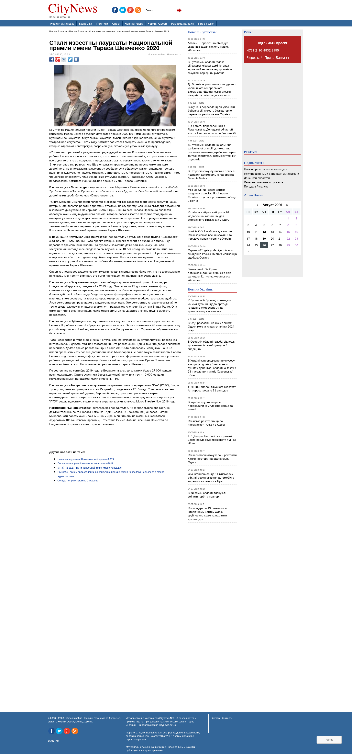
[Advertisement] (97, 438)
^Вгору (329, 739)
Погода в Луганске (256, 186)
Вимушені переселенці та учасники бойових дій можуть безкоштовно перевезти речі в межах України (211, 110)
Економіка (85, 23)
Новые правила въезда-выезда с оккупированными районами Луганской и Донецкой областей (271, 173)
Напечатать (174, 54)
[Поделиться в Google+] (57, 59)
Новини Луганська (62, 23)
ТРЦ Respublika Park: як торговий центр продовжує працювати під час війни (212, 439)
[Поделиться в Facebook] (51, 59)
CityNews (73, 8)
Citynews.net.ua (168, 725)
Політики (102, 23)
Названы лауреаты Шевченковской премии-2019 (85, 459)
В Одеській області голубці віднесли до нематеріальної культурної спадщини (211, 345)
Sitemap (215, 718)
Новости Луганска (58, 31)
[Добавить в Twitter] (70, 59)
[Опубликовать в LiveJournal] (64, 59)
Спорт (116, 23)
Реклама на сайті (182, 23)
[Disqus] (115, 548)
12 (264, 231)
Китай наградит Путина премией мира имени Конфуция (89, 467)
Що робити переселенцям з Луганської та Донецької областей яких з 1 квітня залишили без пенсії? (212, 129)
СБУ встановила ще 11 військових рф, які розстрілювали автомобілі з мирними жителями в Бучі (211, 477)
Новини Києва (134, 23)
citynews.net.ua (156, 54)
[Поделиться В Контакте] (76, 59)
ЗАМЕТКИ (53, 740)
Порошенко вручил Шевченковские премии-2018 (85, 463)
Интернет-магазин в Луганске (263, 182)
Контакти (227, 718)
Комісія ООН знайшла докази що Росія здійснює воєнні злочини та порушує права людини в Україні (210, 235)
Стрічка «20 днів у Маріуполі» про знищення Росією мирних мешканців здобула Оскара (212, 254)
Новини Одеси (157, 23)
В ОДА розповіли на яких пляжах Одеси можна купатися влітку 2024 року (211, 326)
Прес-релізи (206, 23)
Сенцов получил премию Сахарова (77, 480)
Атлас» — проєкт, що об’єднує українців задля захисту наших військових (208, 46)
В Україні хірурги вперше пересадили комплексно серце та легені (210, 405)
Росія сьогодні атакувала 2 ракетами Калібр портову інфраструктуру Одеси (212, 458)
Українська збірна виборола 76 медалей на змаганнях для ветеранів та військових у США (208, 216)
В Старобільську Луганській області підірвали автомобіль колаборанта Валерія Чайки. (211, 174)
